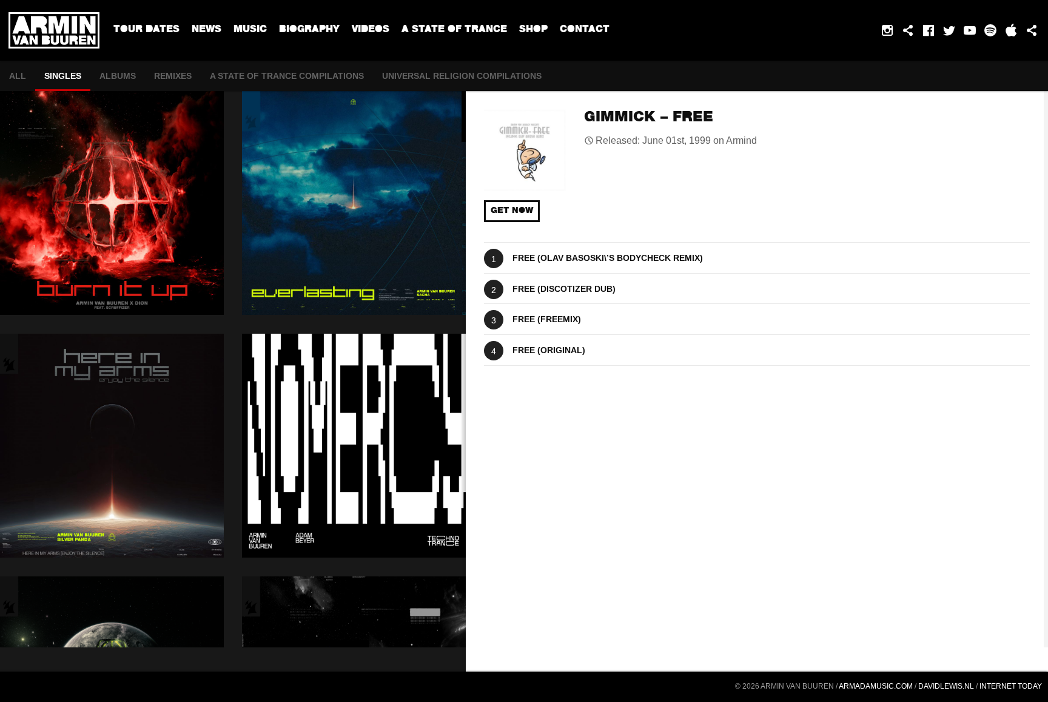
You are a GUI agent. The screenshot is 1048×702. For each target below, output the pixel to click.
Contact (585, 30)
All (17, 76)
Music (250, 30)
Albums (117, 76)
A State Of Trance (454, 30)
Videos (370, 30)
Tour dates (146, 30)
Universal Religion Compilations (462, 76)
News (206, 30)
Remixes (173, 76)
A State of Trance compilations (287, 76)
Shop (533, 30)
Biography (309, 30)
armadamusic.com (876, 686)
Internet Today (1010, 686)
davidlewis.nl (946, 686)
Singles (62, 76)
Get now (512, 211)
